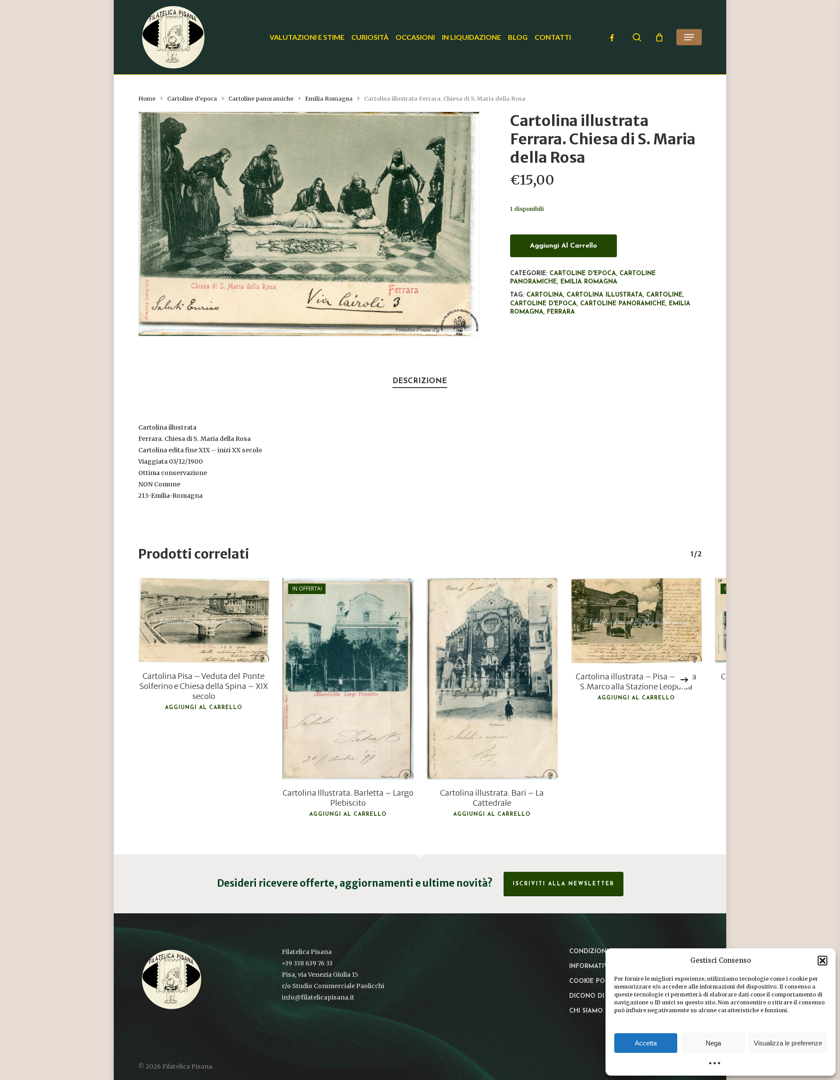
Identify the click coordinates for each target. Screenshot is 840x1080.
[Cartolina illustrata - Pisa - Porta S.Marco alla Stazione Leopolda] (636, 620)
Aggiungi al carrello (563, 245)
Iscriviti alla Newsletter (563, 884)
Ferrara (561, 312)
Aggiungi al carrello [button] (203, 707)
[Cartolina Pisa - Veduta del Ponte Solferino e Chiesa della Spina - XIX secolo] (204, 620)
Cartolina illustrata (605, 295)
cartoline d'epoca (543, 304)
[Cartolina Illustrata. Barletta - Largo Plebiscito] (348, 678)
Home (147, 98)
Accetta (646, 1043)
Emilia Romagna (329, 98)
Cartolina (544, 295)
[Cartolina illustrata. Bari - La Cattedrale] (492, 678)
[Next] (684, 680)
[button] (822, 960)
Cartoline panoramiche (261, 98)
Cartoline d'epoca (192, 98)
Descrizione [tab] (419, 381)
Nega (713, 1043)
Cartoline (664, 295)
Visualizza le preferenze (788, 1043)
